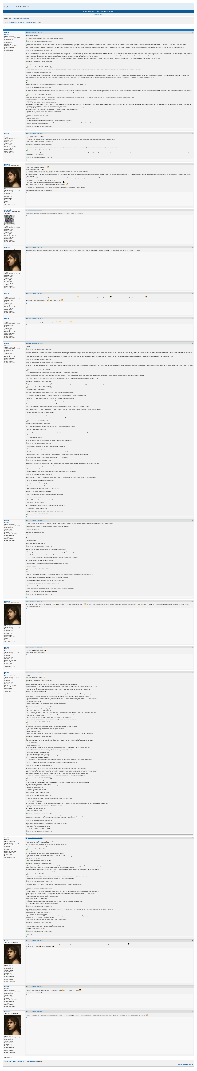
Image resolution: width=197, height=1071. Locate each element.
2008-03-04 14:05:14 (37, 838)
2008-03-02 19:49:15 (37, 133)
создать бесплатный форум (185, 1064)
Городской (7, 210)
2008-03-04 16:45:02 (37, 940)
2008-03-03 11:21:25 (37, 164)
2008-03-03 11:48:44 (37, 247)
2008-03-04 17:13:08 (37, 986)
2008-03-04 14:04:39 (37, 672)
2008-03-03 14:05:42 (37, 520)
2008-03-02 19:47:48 (37, 32)
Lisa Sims (7, 164)
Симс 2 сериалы (31, 22)
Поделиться (29, 32)
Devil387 (6, 32)
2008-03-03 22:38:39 (37, 647)
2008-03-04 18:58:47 (37, 1011)
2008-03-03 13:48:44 (37, 293)
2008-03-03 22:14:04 (37, 601)
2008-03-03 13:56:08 (37, 318)
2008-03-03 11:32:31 (37, 210)
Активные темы (98, 14)
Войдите (15, 18)
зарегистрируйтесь (24, 18)
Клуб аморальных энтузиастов (14, 22)
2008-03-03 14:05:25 (37, 343)
